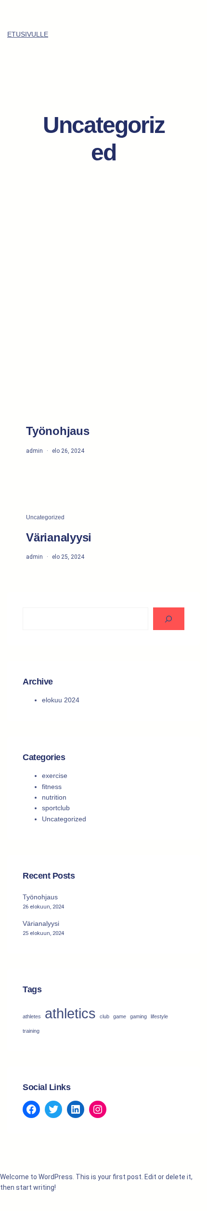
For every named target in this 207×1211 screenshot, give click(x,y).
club (104, 1016)
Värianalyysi (58, 537)
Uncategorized (45, 517)
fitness (52, 786)
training (31, 1031)
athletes (32, 1016)
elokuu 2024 (60, 700)
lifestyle (159, 1016)
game (119, 1016)
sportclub (56, 808)
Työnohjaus (58, 430)
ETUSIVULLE (27, 34)
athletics (70, 1013)
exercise (54, 775)
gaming (138, 1016)
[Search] (168, 618)
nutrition (54, 797)
